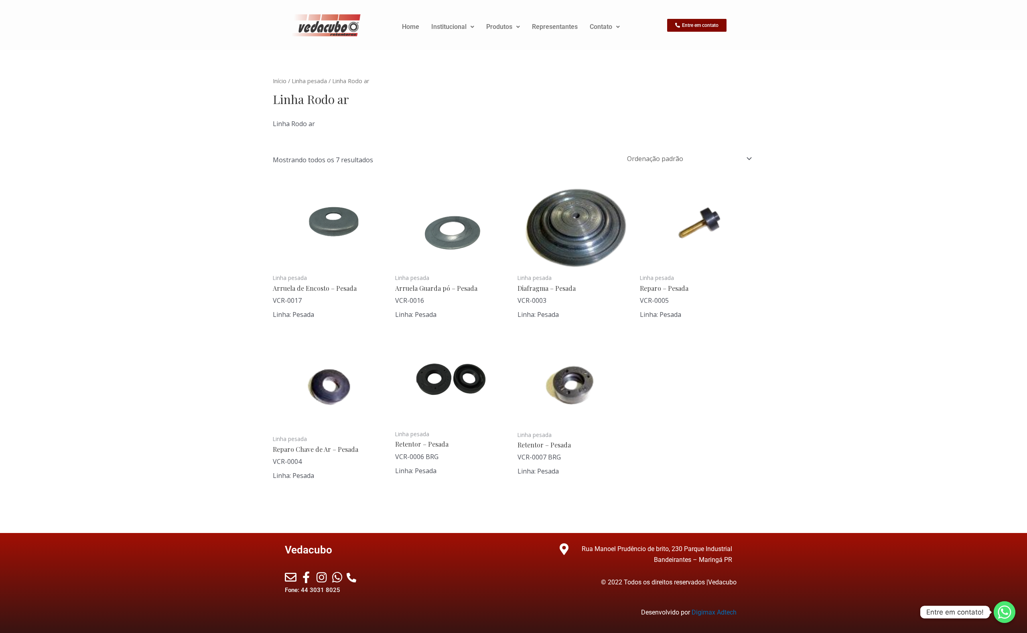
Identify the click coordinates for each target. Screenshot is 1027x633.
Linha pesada (309, 81)
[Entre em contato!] (1004, 612)
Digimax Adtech (714, 612)
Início (279, 81)
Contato (601, 27)
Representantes (555, 27)
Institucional (449, 27)
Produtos (499, 27)
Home (410, 27)
